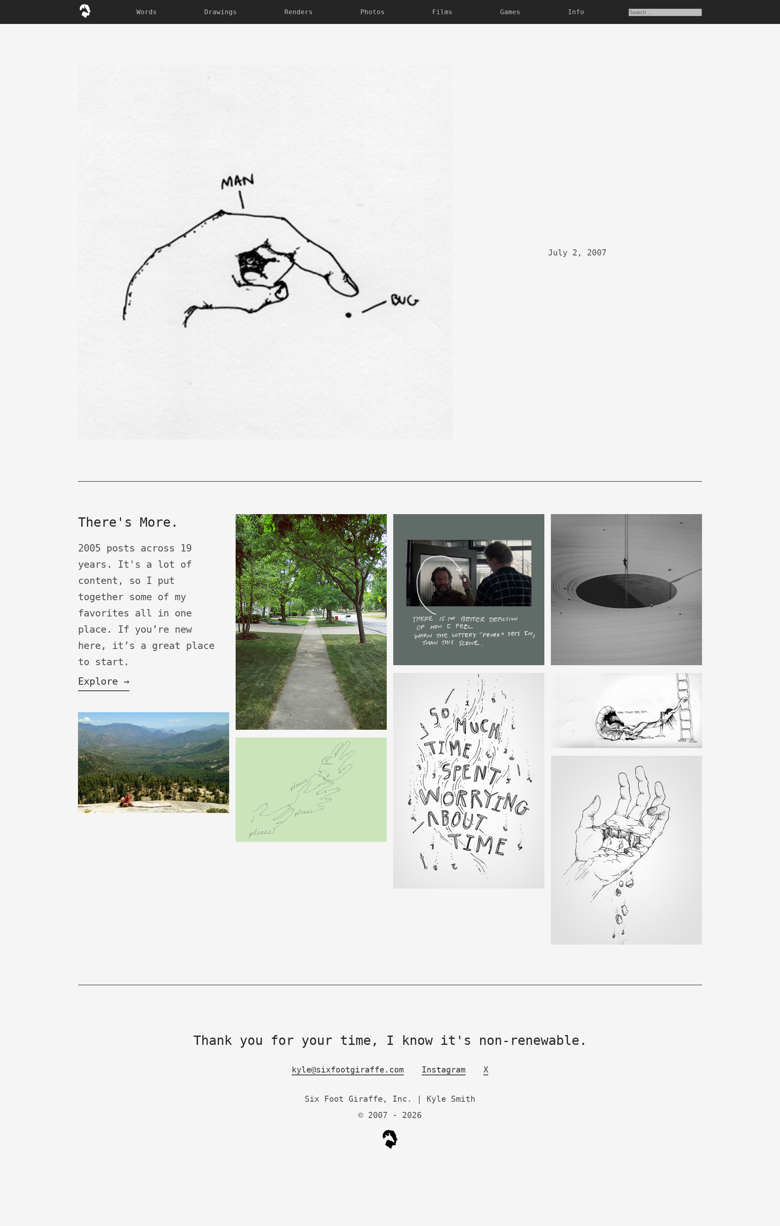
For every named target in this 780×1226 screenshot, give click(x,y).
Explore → (103, 681)
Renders (298, 12)
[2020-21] (626, 663)
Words (146, 12)
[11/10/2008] (626, 746)
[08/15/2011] (311, 728)
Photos (372, 12)
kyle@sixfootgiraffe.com (348, 1070)
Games (510, 12)
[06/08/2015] (468, 887)
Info (576, 12)
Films (442, 12)
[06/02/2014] (153, 811)
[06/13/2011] (311, 840)
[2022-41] (468, 663)
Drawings (220, 12)
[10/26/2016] (626, 943)
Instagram (444, 1070)
